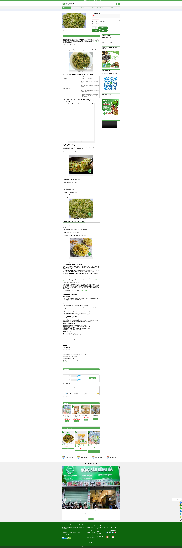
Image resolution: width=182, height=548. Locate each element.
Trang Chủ (81, 7)
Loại (92, 23)
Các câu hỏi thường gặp (91, 537)
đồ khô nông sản (84, 290)
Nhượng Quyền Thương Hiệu (112, 7)
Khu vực (93, 21)
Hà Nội (111, 39)
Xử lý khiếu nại (89, 542)
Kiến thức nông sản (102, 7)
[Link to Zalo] (110, 532)
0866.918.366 (112, 527)
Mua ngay (67, 421)
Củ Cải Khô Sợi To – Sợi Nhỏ (85, 416)
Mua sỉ (96, 30)
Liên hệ (98, 531)
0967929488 (113, 458)
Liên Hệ (118, 7)
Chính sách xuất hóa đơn (91, 532)
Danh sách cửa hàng (100, 536)
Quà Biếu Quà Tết (95, 7)
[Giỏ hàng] (119, 4)
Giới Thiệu (85, 7)
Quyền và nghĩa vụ (90, 540)
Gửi (98, 393)
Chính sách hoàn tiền (90, 530)
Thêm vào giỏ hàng (103, 27)
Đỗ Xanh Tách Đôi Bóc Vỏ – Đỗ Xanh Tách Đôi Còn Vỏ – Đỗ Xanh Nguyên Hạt (80, 445)
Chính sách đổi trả (90, 529)
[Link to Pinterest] (115, 532)
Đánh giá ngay (93, 378)
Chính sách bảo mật (90, 534)
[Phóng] (63, 31)
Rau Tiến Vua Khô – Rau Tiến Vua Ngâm (67, 416)
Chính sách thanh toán (90, 535)
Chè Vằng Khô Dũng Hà (66, 444)
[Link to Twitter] (113, 532)
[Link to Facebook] (107, 532)
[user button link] (117, 4)
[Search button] (96, 4)
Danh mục (89, 7)
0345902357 (98, 458)
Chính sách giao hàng (90, 527)
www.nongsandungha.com (73, 356)
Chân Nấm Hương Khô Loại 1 (76, 416)
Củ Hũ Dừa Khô (95, 415)
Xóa (119, 20)
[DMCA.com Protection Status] (69, 538)
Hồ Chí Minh (115, 39)
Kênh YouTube (99, 533)
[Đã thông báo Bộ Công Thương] (64, 538)
